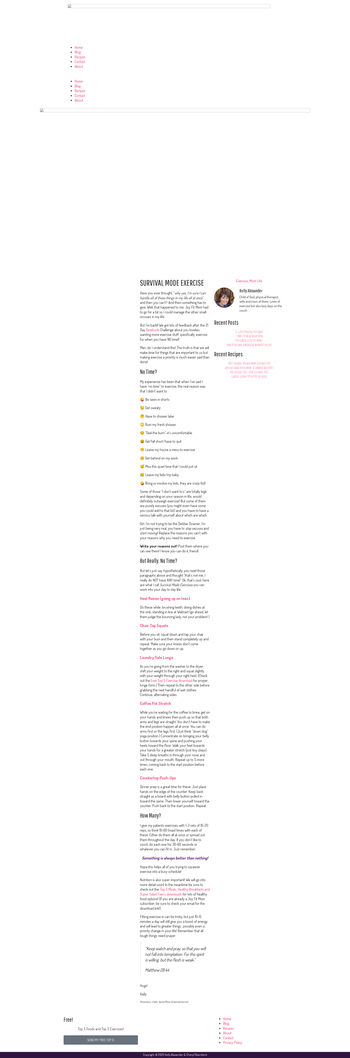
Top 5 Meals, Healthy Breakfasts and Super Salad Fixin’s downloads (175, 891)
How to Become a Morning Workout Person (249, 345)
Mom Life (255, 281)
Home (79, 47)
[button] (175, 76)
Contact (80, 61)
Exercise (242, 281)
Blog (78, 52)
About (79, 66)
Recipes (80, 57)
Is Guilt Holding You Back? (249, 331)
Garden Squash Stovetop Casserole (249, 376)
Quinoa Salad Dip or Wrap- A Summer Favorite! (249, 367)
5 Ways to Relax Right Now (249, 336)
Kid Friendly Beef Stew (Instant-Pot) (249, 372)
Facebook (153, 330)
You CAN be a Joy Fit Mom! (249, 340)
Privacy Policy (232, 1042)
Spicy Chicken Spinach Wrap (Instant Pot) (249, 363)
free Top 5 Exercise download (171, 680)
